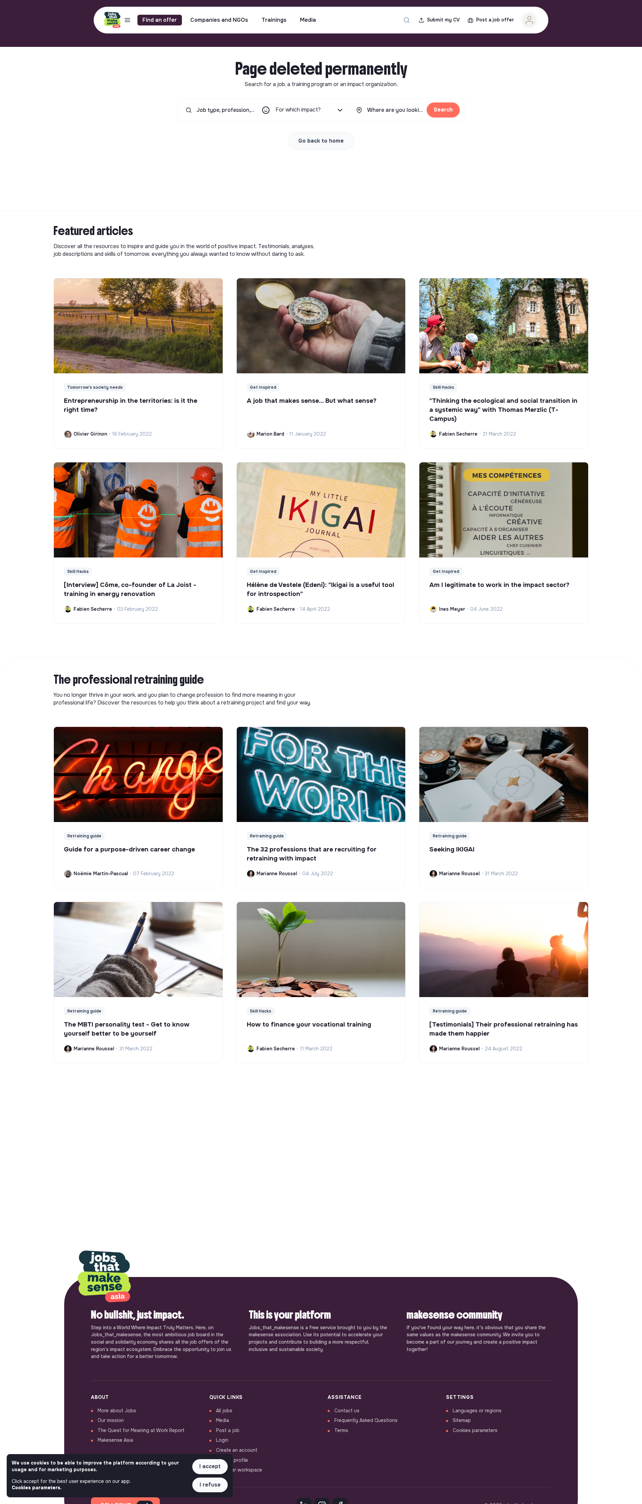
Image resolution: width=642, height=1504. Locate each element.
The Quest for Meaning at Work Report (141, 1430)
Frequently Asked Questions (366, 1420)
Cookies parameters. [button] (37, 1488)
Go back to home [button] (321, 140)
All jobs (224, 1411)
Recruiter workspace (239, 1470)
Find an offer (159, 19)
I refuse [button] (210, 1484)
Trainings (274, 19)
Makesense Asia (115, 1440)
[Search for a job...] (406, 20)
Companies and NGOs (219, 19)
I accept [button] (210, 1466)
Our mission (111, 1420)
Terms (341, 1430)
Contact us (346, 1411)
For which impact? (298, 109)
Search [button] (443, 109)
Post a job (227, 1430)
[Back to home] (104, 1277)
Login (222, 1440)
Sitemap (462, 1420)
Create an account (236, 1450)
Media (308, 19)
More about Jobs (117, 1411)
